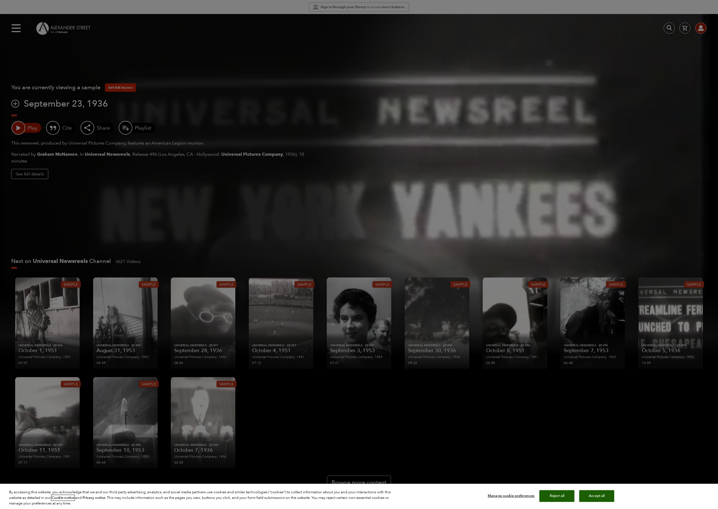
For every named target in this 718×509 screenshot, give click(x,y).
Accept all (597, 495)
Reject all (557, 495)
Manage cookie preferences (511, 495)
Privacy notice (93, 497)
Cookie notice (63, 497)
